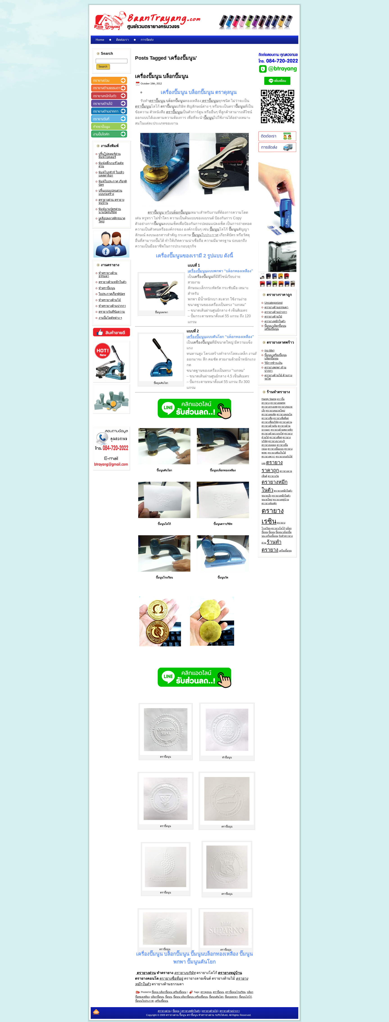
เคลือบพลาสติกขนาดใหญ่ (112, 220)
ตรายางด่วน (285, 422)
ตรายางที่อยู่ (275, 437)
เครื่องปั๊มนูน (161, 1000)
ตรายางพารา (268, 456)
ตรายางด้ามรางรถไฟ (273, 433)
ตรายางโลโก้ (278, 528)
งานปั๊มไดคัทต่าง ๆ (110, 318)
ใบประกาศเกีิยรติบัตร (112, 294)
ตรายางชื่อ (267, 418)
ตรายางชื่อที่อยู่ (281, 418)
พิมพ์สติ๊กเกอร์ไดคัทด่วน (111, 164)
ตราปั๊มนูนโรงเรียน (235, 992)
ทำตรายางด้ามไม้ (110, 300)
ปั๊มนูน (168, 996)
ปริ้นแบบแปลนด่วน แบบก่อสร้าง (110, 192)
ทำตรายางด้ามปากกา (112, 306)
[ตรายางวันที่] (111, 121)
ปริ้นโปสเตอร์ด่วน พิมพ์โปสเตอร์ (110, 155)
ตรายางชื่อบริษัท (270, 422)
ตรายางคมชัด (269, 414)
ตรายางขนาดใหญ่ (275, 410)
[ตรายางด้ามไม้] (111, 106)
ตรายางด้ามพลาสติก (282, 429)
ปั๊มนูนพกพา (231, 996)
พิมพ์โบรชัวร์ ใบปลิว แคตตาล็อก (111, 174)
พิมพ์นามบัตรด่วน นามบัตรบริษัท (110, 210)
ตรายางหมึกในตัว (275, 321)
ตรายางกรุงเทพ (270, 406)
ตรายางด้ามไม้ (273, 316)
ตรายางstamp (277, 402)
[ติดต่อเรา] (277, 140)
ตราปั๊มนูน (218, 992)
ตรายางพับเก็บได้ (277, 452)
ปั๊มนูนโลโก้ (245, 996)
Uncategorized (274, 302)
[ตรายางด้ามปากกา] (111, 114)
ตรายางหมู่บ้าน (281, 499)
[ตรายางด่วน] (111, 83)
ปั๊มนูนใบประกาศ (144, 1000)
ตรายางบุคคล (269, 445)
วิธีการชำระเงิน (273, 363)
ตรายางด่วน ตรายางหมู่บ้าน (111, 201)
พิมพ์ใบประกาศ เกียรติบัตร (113, 183)
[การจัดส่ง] (277, 151)
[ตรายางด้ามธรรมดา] (111, 91)
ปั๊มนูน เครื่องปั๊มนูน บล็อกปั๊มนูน (276, 357)
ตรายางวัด (273, 476)
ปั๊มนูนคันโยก (216, 996)
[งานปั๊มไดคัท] (111, 136)
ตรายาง (266, 402)
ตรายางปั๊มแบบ (276, 448)
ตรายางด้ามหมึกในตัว (112, 282)
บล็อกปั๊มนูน (157, 996)
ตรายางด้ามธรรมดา (276, 307)
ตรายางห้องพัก (269, 503)
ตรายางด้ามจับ (269, 425)
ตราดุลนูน (206, 992)
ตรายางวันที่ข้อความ (112, 311)
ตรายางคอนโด (284, 414)
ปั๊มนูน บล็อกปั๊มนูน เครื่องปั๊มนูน (169, 992)
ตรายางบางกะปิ (276, 441)
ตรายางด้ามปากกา (276, 312)
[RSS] (96, 1012)
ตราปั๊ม (281, 399)
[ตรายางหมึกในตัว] (111, 98)
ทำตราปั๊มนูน (107, 288)
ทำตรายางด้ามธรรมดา (108, 274)
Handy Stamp (269, 399)
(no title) (269, 350)
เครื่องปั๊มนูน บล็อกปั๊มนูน (161, 76)
